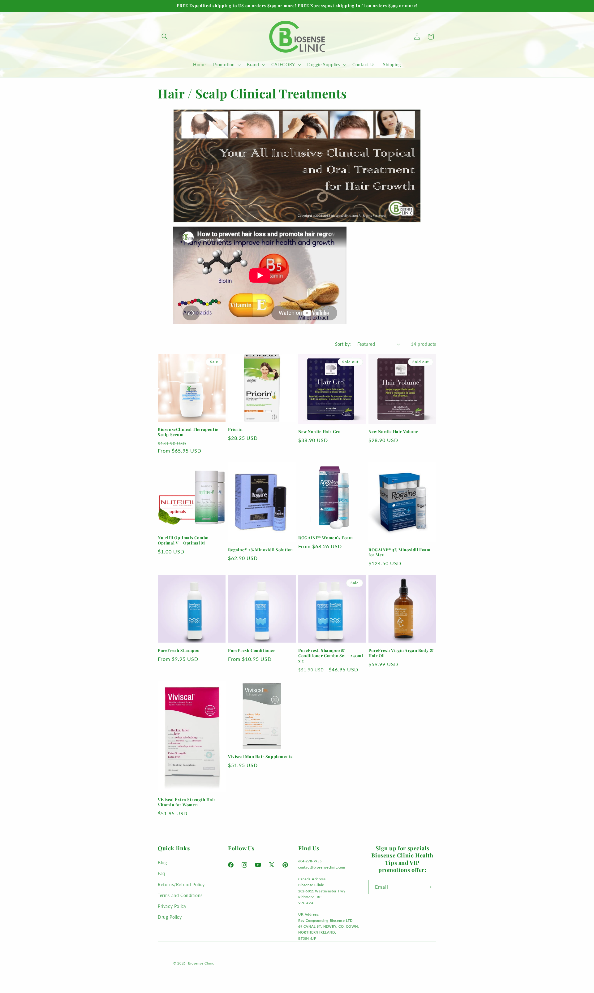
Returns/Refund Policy (181, 884)
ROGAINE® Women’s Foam (325, 537)
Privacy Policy (172, 906)
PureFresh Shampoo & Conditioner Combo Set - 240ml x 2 (330, 655)
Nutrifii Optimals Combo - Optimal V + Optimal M (185, 540)
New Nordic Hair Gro (319, 431)
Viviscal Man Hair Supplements (260, 756)
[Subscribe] (429, 887)
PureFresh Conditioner (251, 650)
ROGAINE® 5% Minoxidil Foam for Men (399, 552)
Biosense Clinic (201, 963)
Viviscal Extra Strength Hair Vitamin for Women (187, 802)
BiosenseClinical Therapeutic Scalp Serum (188, 432)
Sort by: (343, 344)
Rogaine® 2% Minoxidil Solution (260, 549)
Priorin (235, 429)
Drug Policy (170, 917)
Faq (161, 873)
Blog (162, 862)
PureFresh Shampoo (178, 650)
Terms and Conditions (180, 895)
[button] (164, 36)
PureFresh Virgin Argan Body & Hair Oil (400, 653)
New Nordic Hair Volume (393, 431)
